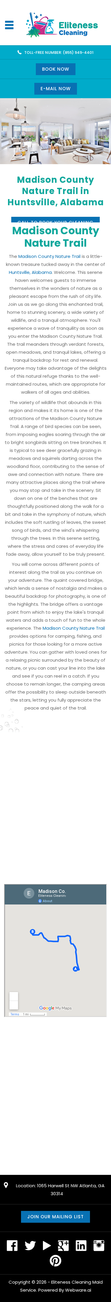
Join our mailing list (55, 1217)
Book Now (55, 69)
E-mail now (56, 88)
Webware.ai (78, 1290)
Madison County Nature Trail (49, 256)
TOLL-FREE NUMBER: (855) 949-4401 (59, 52)
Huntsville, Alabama (30, 272)
